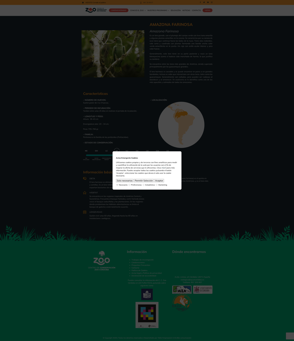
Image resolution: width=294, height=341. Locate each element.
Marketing (162, 185)
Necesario (123, 185)
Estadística (150, 185)
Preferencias (136, 185)
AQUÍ (163, 167)
